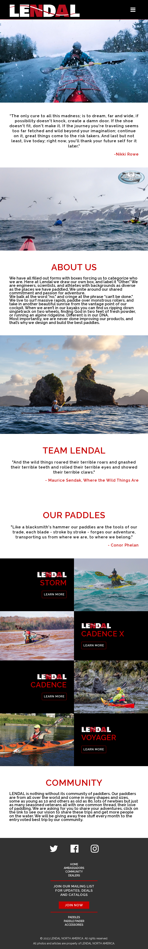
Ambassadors (74, 867)
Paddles (74, 917)
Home (74, 864)
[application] (74, 61)
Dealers (74, 875)
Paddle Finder (74, 921)
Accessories (74, 924)
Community (74, 871)
